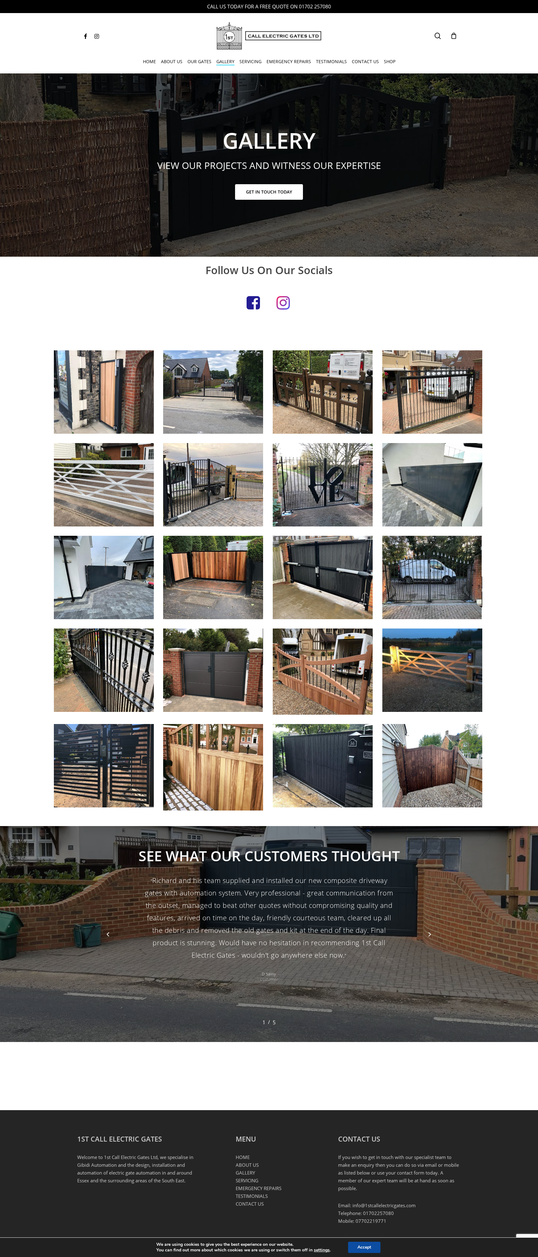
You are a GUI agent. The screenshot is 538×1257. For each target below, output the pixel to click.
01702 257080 (315, 6)
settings (322, 1250)
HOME (243, 1157)
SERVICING (247, 1180)
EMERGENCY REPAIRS (258, 1188)
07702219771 (371, 1221)
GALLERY (245, 1173)
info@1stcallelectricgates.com (384, 1205)
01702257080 (378, 1213)
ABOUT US (247, 1165)
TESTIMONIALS (252, 1196)
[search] (437, 36)
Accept (364, 1247)
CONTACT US (250, 1204)
